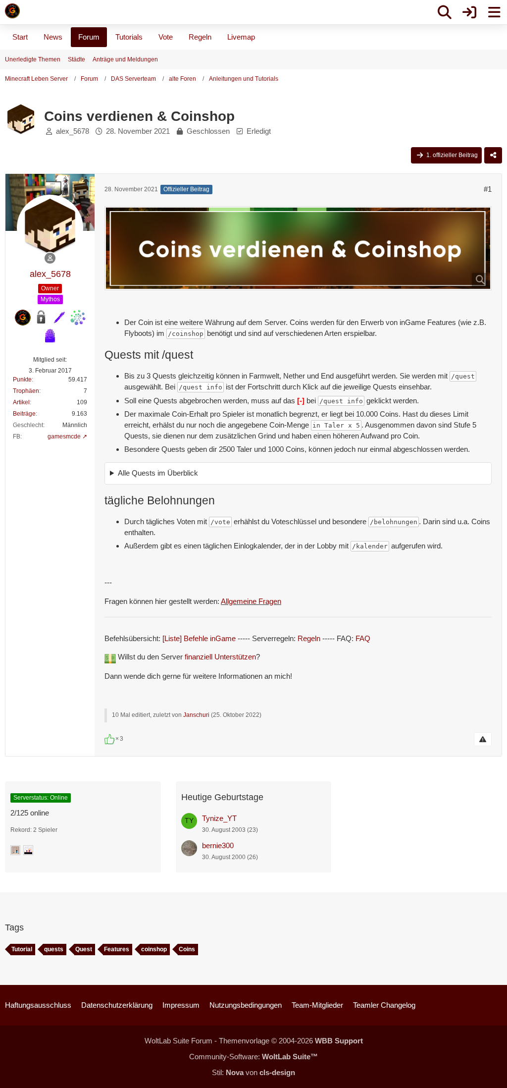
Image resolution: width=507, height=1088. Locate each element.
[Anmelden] (469, 12)
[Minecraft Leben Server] (12, 10)
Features (116, 949)
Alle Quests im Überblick (158, 473)
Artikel (21, 402)
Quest (83, 949)
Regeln (309, 638)
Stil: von (253, 1072)
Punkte (22, 379)
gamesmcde (64, 436)
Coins (187, 949)
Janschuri (196, 714)
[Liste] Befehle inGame (199, 638)
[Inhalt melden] (483, 739)
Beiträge (24, 413)
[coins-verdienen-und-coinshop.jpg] (298, 248)
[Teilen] (493, 155)
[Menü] (494, 12)
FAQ (362, 638)
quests (53, 949)
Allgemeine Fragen (251, 601)
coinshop (154, 949)
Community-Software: (253, 1056)
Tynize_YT (219, 818)
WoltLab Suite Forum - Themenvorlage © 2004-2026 (254, 1040)
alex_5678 (72, 131)
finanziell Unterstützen (220, 657)
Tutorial (21, 949)
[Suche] (445, 12)
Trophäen (26, 390)
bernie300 (218, 845)
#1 (488, 189)
